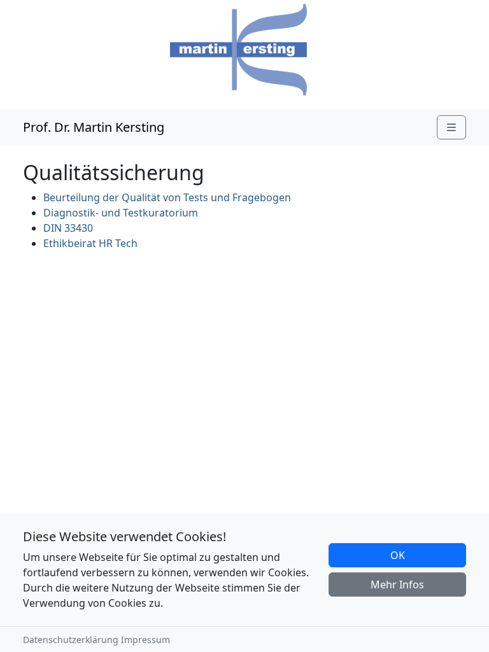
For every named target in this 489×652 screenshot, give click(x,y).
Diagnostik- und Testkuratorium (120, 213)
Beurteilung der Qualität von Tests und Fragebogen (167, 197)
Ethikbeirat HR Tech (90, 243)
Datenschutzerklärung (70, 640)
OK (397, 555)
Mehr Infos (397, 585)
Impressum (145, 640)
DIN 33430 (68, 228)
